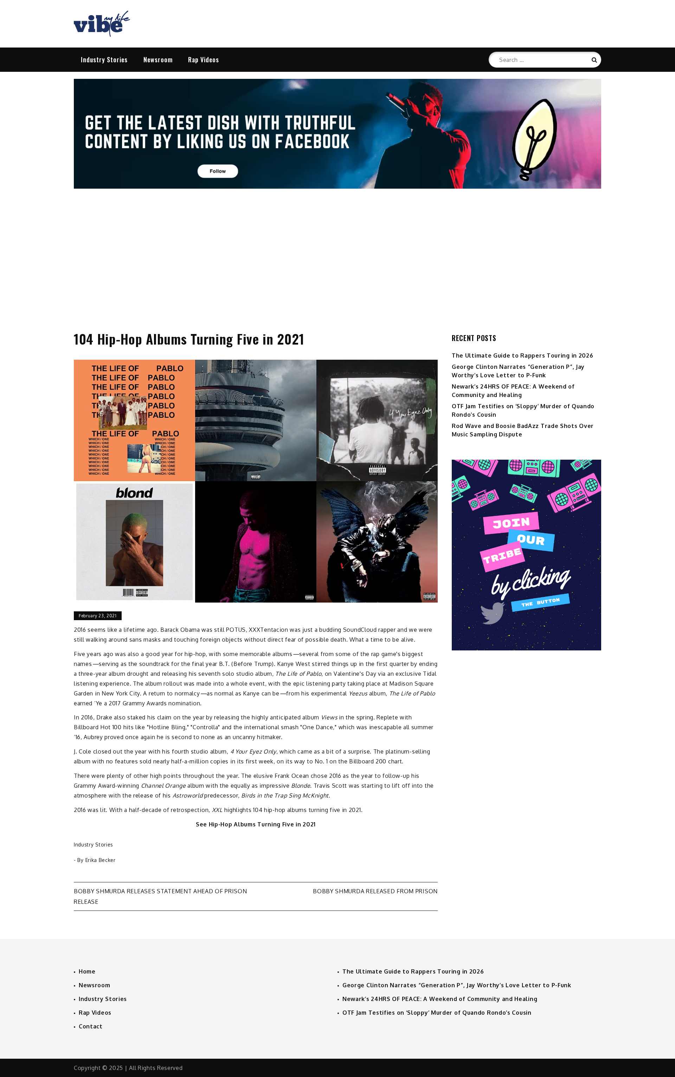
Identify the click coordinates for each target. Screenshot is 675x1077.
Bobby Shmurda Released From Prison (375, 891)
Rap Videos (203, 59)
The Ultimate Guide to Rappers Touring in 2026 (522, 355)
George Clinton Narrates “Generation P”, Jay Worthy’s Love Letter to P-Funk (456, 985)
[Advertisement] (337, 252)
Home (87, 971)
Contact (91, 1026)
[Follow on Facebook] (337, 186)
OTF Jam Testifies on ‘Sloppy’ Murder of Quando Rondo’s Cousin (437, 1012)
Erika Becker (100, 860)
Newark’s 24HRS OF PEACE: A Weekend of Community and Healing (439, 998)
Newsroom (158, 59)
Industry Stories (104, 59)
